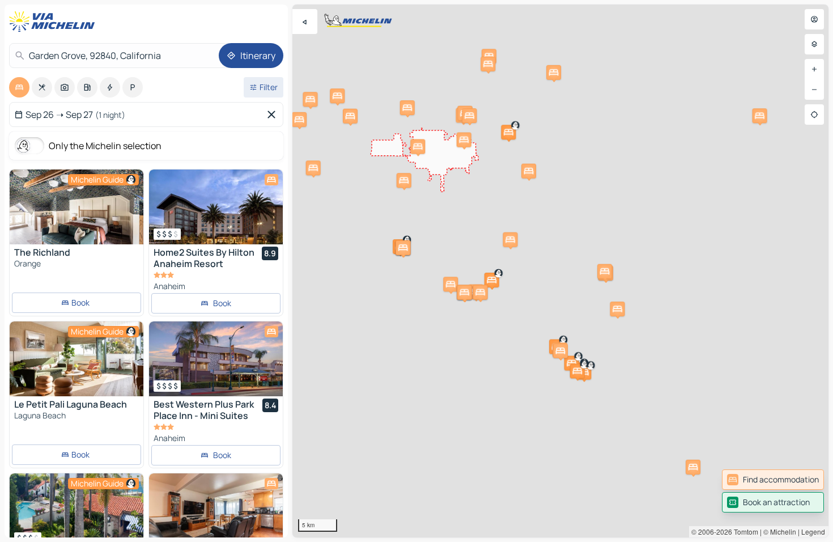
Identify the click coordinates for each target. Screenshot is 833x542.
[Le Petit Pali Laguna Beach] (76, 358)
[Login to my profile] (814, 19)
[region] (560, 271)
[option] (19, 87)
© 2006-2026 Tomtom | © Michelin (743, 531)
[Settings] (814, 44)
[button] (508, 132)
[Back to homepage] (54, 21)
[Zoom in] (814, 69)
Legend (813, 531)
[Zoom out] (814, 89)
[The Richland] (76, 207)
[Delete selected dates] (274, 114)
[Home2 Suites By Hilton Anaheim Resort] (216, 207)
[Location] (814, 114)
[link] (773, 479)
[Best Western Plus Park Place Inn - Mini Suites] (216, 358)
